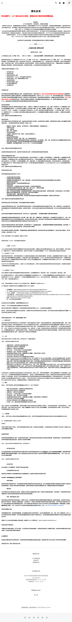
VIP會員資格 (36, 558)
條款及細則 (32, 607)
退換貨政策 (36, 562)
